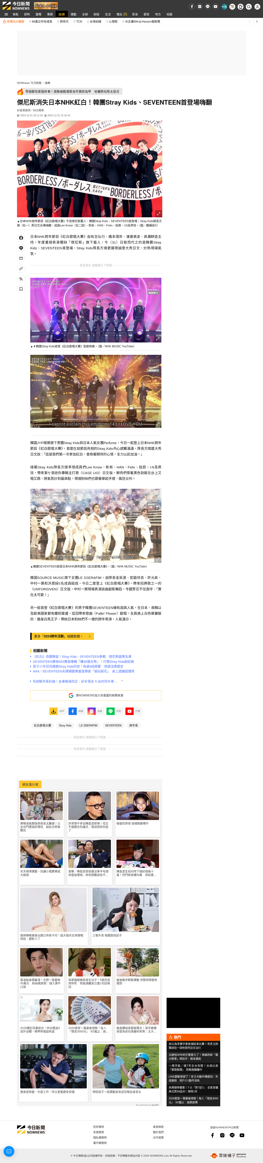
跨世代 (64, 21)
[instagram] (200, 6)
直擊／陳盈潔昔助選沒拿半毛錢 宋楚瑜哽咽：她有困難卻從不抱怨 (89, 873)
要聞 (38, 14)
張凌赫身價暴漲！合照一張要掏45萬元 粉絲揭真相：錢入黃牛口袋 (40, 983)
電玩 (119, 14)
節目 (146, 14)
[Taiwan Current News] (224, 7)
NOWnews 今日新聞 (29, 82)
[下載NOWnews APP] (240, 7)
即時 (27, 14)
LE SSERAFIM (88, 725)
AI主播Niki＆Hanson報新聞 (142, 21)
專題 (50, 14)
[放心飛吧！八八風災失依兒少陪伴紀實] (46, 5)
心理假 (113, 21)
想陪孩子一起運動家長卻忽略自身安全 (116, 1091)
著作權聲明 (100, 1142)
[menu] (6, 14)
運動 (73, 14)
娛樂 (62, 14)
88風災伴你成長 (42, 21)
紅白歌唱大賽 (42, 725)
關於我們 (158, 1132)
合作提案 (158, 1137)
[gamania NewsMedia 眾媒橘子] (228, 1155)
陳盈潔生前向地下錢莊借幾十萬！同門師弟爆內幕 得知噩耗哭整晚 (136, 873)
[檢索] (249, 7)
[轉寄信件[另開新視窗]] (21, 258)
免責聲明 (98, 1132)
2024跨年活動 (54, 636)
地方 (158, 14)
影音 (135, 14)
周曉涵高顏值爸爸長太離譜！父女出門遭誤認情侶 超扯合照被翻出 (40, 827)
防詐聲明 (98, 1126)
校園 (169, 14)
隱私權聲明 (100, 1137)
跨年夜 (133, 725)
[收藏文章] (21, 289)
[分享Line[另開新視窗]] (21, 248)
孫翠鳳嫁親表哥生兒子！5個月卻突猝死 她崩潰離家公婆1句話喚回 (89, 983)
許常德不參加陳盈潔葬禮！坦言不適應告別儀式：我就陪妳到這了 (88, 827)
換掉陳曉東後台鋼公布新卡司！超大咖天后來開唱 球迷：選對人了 (53, 937)
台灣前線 (95, 21)
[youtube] (215, 6)
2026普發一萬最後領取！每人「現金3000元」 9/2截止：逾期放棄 (88, 1030)
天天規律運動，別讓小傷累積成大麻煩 (40, 873)
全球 (85, 14)
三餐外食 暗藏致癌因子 (107, 935)
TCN (79, 21)
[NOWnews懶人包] (232, 7)
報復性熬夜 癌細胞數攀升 (132, 823)
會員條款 (158, 1126)
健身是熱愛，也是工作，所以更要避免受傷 (47, 1091)
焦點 (15, 14)
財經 (96, 14)
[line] (208, 6)
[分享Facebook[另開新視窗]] (21, 238)
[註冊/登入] (257, 7)
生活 (108, 14)
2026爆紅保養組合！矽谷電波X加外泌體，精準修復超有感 (40, 1030)
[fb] (192, 6)
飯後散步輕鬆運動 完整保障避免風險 (136, 981)
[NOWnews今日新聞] (16, 6)
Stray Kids (65, 725)
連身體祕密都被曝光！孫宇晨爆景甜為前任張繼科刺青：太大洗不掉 (136, 1030)
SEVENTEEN (113, 725)
